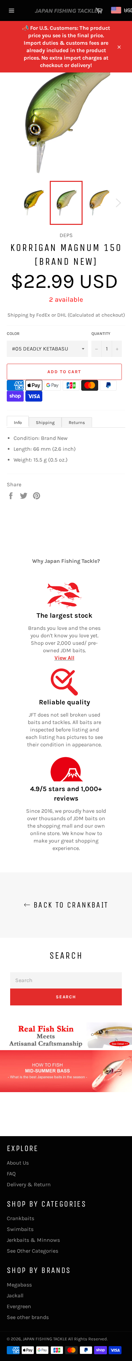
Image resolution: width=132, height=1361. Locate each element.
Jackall (15, 1295)
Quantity (100, 333)
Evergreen (19, 1306)
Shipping (45, 422)
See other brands (28, 1317)
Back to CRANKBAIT (69, 905)
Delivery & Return (29, 1184)
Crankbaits (20, 1218)
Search (66, 996)
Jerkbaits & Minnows (33, 1240)
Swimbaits (20, 1229)
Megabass (19, 1284)
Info (18, 422)
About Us (18, 1163)
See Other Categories (32, 1251)
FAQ (11, 1173)
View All (64, 658)
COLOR (13, 333)
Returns (77, 422)
